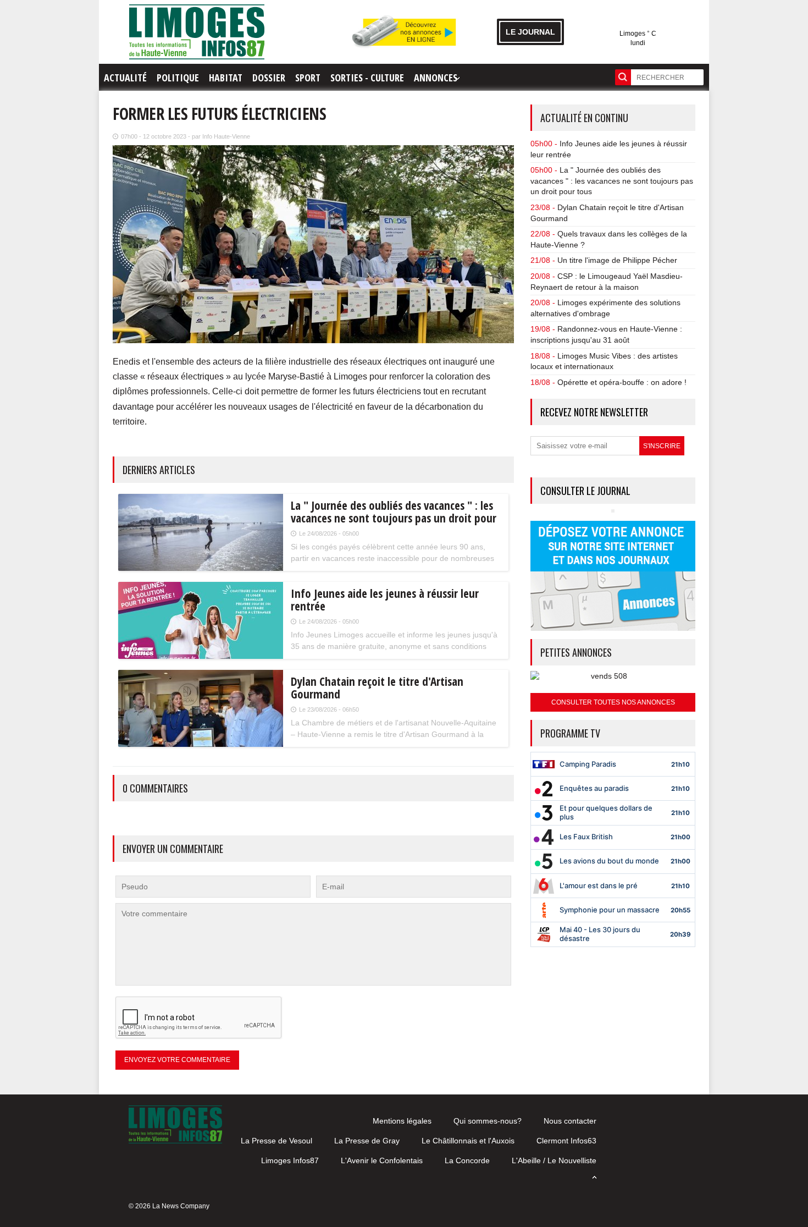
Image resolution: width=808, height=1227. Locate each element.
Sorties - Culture (367, 77)
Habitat (225, 77)
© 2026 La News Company (169, 1206)
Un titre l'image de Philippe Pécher (617, 260)
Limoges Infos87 (290, 1160)
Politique (178, 77)
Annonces (435, 77)
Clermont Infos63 (566, 1140)
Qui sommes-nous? (487, 1120)
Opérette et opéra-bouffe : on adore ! (622, 382)
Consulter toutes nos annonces (613, 702)
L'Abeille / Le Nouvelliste (554, 1160)
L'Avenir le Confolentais (382, 1160)
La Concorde (467, 1160)
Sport (307, 77)
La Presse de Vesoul (276, 1140)
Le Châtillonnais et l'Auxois (468, 1140)
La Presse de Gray (367, 1140)
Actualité (125, 77)
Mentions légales (402, 1120)
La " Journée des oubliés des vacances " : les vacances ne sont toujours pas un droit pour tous (611, 181)
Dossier (268, 77)
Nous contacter (570, 1120)
